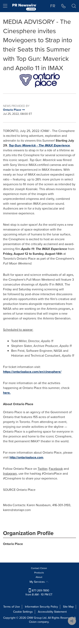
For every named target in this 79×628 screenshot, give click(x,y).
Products (39, 572)
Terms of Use (11, 607)
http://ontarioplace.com (26, 457)
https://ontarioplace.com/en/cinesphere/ (32, 371)
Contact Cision (39, 568)
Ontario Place (13, 544)
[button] (39, 80)
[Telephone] (63, 6)
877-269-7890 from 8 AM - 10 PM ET (39, 592)
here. (7, 392)
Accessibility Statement (52, 612)
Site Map (68, 607)
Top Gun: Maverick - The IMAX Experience (39, 145)
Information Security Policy (41, 607)
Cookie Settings (23, 612)
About (39, 577)
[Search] (74, 6)
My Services (38, 582)
